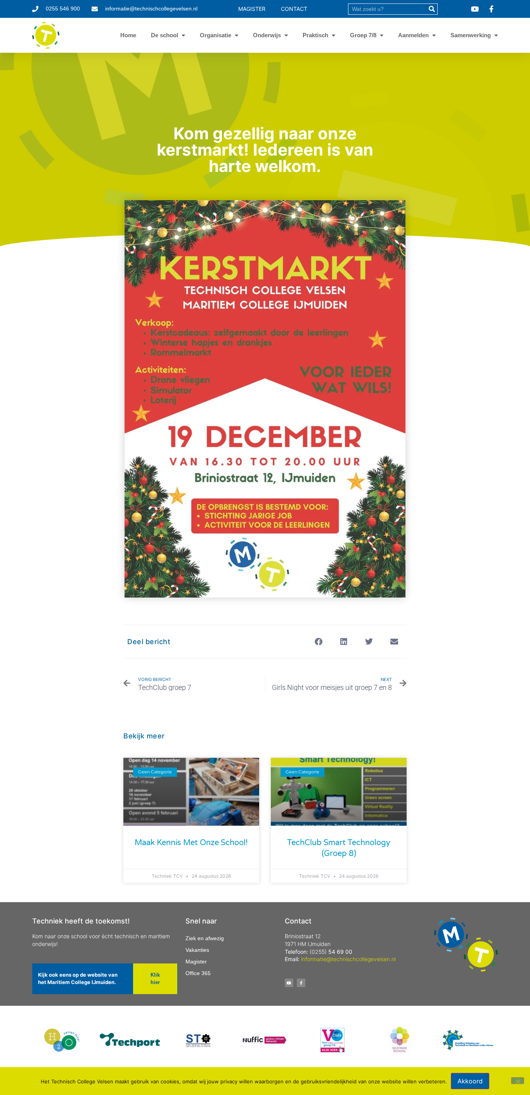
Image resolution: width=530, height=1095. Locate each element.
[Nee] (517, 1080)
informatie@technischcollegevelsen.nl (348, 959)
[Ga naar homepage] (45, 35)
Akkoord (470, 1081)
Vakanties (197, 950)
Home (128, 35)
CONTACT (294, 8)
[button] (318, 641)
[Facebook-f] (301, 983)
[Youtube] (289, 983)
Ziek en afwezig (204, 938)
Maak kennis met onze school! (191, 842)
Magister (196, 961)
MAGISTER (251, 8)
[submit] (431, 9)
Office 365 (198, 973)
